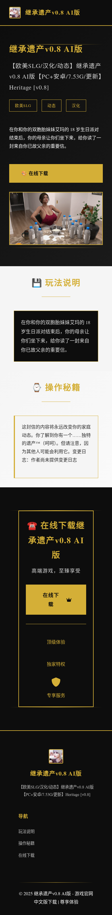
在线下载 (26, 855)
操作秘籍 (26, 843)
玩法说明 (26, 831)
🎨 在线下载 (34, 173)
